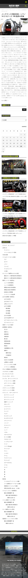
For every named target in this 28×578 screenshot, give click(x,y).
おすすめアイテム (8, 301)
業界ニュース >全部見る (8, 280)
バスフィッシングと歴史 (8, 390)
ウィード (6, 411)
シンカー (6, 453)
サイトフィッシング (9, 397)
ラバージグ (7, 460)
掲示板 (4, 479)
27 (14, 146)
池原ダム (6, 332)
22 (21, 143)
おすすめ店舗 (7, 315)
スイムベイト (7, 425)
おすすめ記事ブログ (9, 318)
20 (14, 143)
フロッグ (6, 427)
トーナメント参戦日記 (9, 367)
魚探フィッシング (8, 402)
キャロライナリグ (8, 418)
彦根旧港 (6, 334)
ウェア (5, 413)
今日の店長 (5, 254)
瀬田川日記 (8, 353)
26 (10, 146)
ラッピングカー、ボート (8, 376)
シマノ (2, 19)
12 (10, 140)
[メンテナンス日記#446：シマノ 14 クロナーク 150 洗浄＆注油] (14, 26)
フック (5, 444)
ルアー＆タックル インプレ (11, 320)
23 (24, 143)
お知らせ (4, 247)
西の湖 (5, 339)
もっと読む (4, 100)
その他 (5, 271)
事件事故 (8, 308)
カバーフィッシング (9, 395)
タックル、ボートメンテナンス (10, 378)
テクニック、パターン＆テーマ (10, 392)
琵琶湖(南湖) (7, 343)
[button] (26, 6)
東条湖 (5, 357)
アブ (5, 259)
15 (21, 140)
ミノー (5, 430)
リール (5, 465)
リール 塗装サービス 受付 (8, 500)
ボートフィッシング (9, 399)
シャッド (6, 423)
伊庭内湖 (6, 336)
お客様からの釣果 (8, 362)
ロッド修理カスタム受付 (8, 509)
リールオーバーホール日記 (9, 257)
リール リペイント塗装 (9, 381)
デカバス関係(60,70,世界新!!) (9, 369)
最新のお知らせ (11, 497)
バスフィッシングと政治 (8, 388)
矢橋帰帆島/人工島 (8, 348)
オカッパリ (7, 404)
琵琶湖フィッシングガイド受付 (10, 518)
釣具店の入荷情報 (8, 292)
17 (3, 143)
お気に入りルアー (8, 303)
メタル (5, 432)
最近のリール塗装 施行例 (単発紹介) (13, 278)
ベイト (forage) (8, 446)
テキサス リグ (7, 439)
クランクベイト (8, 420)
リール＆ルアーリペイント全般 (11, 481)
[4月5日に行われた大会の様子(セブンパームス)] (14, 167)
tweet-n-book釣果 (8, 360)
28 (17, 146)
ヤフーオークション (9, 322)
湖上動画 (8, 313)
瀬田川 (5, 350)
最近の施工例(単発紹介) (11, 495)
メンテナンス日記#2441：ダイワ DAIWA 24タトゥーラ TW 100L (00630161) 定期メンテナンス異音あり (14, 196)
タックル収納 (7, 437)
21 (17, 143)
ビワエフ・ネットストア (8, 245)
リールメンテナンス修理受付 (9, 490)
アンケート (7, 250)
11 (7, 140)
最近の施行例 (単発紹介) (12, 504)
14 (17, 140)
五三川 (5, 329)
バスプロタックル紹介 (7, 371)
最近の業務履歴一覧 (9, 493)
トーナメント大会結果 (9, 294)
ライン (5, 451)
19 (10, 143)
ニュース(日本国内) (8, 282)
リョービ (6, 266)
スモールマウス (8, 434)
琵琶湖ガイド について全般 (11, 486)
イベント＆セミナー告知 (10, 252)
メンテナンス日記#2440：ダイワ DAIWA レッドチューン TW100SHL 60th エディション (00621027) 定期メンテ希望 (14, 233)
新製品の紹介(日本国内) (10, 287)
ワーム (5, 455)
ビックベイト (7, 409)
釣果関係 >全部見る (7, 327)
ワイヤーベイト (8, 458)
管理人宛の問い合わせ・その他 (11, 488)
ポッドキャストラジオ (7, 374)
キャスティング (8, 416)
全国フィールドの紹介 (7, 325)
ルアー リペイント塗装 (9, 383)
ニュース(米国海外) (8, 285)
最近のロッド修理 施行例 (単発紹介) (13, 275)
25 (7, 146)
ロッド (5, 467)
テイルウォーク (8, 268)
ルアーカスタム (8, 462)
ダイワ (5, 261)
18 (7, 143)
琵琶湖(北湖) (7, 341)
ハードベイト (7, 406)
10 (3, 140)
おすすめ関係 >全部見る (8, 296)
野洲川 (5, 346)
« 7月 (3, 151)
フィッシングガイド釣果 (10, 364)
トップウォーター (8, 441)
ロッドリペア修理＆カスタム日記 (10, 273)
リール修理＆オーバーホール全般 (12, 483)
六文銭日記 (8, 355)
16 (24, 140)
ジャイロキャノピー (9, 385)
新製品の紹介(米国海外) (10, 289)
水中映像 (8, 311)
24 (3, 146)
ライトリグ (7, 448)
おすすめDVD (7, 299)
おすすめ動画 (7, 306)
